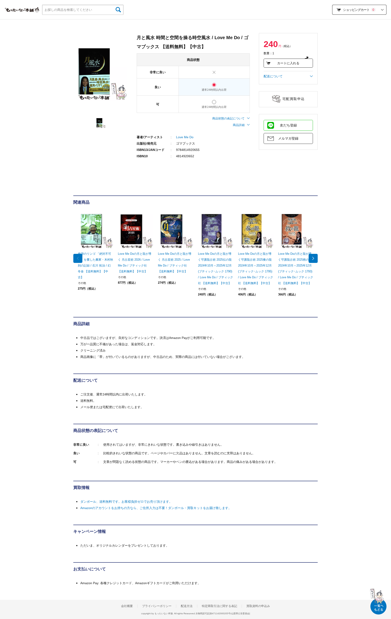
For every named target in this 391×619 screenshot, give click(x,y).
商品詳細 (239, 125)
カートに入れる (288, 63)
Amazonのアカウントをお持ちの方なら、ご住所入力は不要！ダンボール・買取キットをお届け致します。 (155, 508)
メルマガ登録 (288, 138)
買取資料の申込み (258, 606)
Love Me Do (184, 137)
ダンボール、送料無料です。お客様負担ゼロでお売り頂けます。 (126, 501)
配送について (273, 76)
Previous (77, 258)
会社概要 (127, 606)
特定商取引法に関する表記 (219, 606)
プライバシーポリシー (157, 606)
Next (313, 258)
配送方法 (187, 606)
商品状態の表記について (228, 118)
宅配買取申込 (293, 99)
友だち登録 (288, 125)
